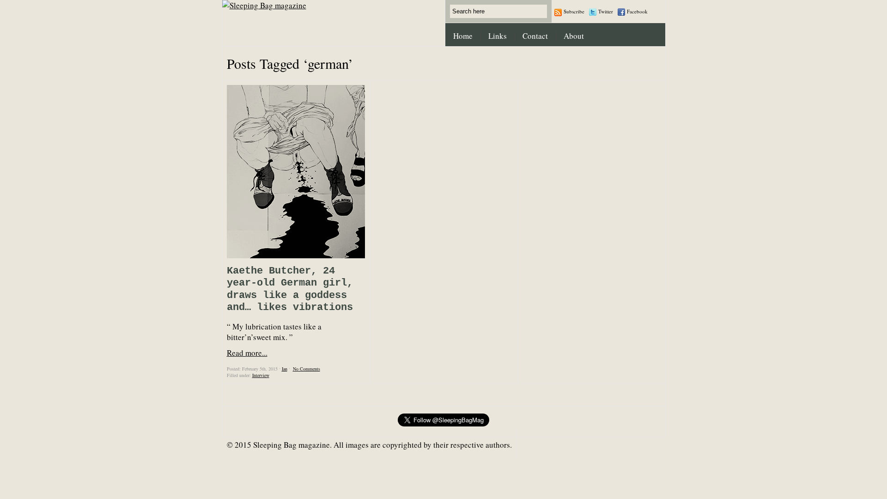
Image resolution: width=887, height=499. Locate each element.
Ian (284, 368)
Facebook (637, 11)
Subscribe (574, 11)
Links (497, 35)
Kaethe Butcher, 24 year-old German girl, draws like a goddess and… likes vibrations (290, 289)
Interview (260, 375)
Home (463, 35)
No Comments (306, 368)
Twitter (605, 11)
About (574, 35)
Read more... (247, 352)
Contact (535, 35)
